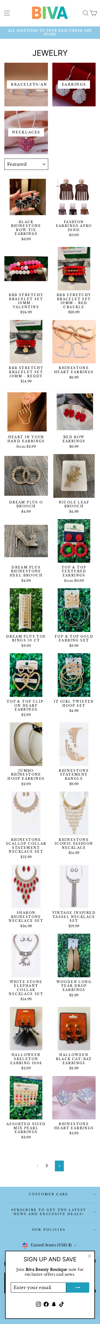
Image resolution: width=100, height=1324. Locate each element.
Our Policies (49, 1229)
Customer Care (48, 1194)
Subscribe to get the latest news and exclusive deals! (48, 1212)
